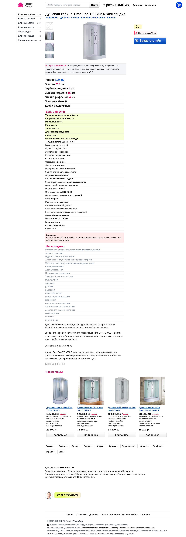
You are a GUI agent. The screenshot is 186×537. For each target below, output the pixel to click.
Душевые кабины (26, 14)
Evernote (63, 363)
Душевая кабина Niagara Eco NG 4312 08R (122, 409)
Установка (115, 514)
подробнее (60, 435)
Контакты (145, 514)
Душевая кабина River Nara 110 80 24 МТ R (59, 409)
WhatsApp (49, 363)
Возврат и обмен (130, 514)
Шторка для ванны (27, 40)
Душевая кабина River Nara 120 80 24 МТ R (90, 409)
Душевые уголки (26, 23)
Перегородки (24, 31)
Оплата (104, 514)
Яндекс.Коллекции (46, 363)
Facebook (56, 363)
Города (70, 514)
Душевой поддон (26, 36)
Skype (60, 363)
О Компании (81, 514)
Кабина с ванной (26, 18)
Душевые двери (26, 27)
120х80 (59, 79)
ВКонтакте (53, 363)
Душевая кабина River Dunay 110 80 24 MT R (149, 409)
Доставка (93, 514)
